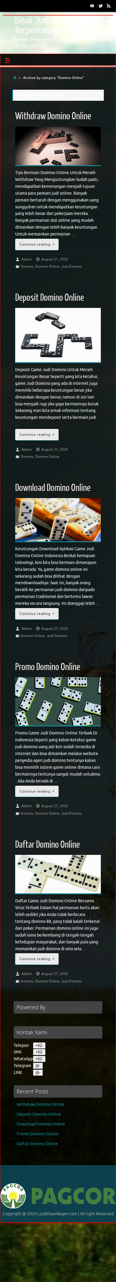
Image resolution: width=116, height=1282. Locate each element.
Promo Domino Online (47, 667)
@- (37, 1066)
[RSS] (109, 5)
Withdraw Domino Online (53, 116)
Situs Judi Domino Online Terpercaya (61, 25)
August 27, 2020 (54, 628)
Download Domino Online (52, 488)
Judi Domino (71, 266)
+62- (39, 1045)
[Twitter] (100, 5)
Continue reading (35, 244)
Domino (27, 266)
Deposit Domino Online (49, 297)
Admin (26, 259)
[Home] (14, 77)
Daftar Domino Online (47, 844)
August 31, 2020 (54, 259)
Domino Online (47, 266)
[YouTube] (92, 5)
